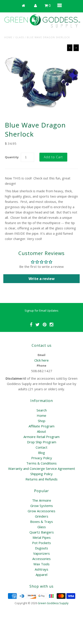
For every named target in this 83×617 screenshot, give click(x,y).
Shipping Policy (41, 474)
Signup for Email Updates (41, 310)
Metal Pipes (42, 537)
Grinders (41, 516)
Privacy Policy (41, 458)
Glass (19, 37)
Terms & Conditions (41, 463)
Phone (41, 366)
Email (41, 355)
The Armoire (41, 500)
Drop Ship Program (41, 442)
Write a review (42, 278)
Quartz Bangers (41, 532)
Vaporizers (41, 553)
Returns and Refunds (41, 479)
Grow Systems (41, 505)
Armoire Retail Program (41, 436)
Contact (41, 447)
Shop (41, 421)
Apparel (41, 574)
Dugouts (41, 548)
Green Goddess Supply (53, 603)
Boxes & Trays (41, 521)
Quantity (12, 157)
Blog (41, 452)
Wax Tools (41, 564)
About (41, 431)
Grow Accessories (41, 511)
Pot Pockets (41, 543)
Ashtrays (41, 569)
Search (42, 410)
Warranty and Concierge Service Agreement (41, 468)
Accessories (41, 558)
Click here (41, 360)
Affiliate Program (41, 426)
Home (8, 37)
